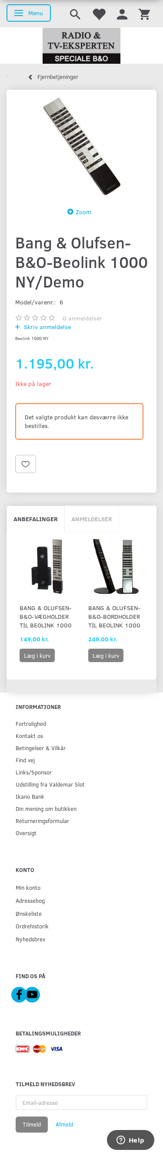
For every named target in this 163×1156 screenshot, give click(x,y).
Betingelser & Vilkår (41, 747)
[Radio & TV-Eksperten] (81, 46)
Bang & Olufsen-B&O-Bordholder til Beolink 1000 (114, 616)
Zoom (83, 212)
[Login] (122, 13)
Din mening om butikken (46, 808)
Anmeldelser (91, 519)
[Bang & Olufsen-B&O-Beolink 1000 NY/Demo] (81, 146)
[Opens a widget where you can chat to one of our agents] (130, 1141)
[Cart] (144, 13)
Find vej (25, 760)
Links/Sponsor (34, 772)
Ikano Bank (30, 796)
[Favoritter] (98, 13)
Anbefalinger (35, 519)
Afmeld (64, 1124)
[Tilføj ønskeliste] (25, 464)
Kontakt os (29, 735)
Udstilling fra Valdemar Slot (50, 784)
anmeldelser (82, 318)
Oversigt (26, 832)
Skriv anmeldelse (46, 327)
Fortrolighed (31, 723)
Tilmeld (32, 1124)
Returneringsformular (42, 820)
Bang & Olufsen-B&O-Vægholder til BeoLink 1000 (46, 616)
